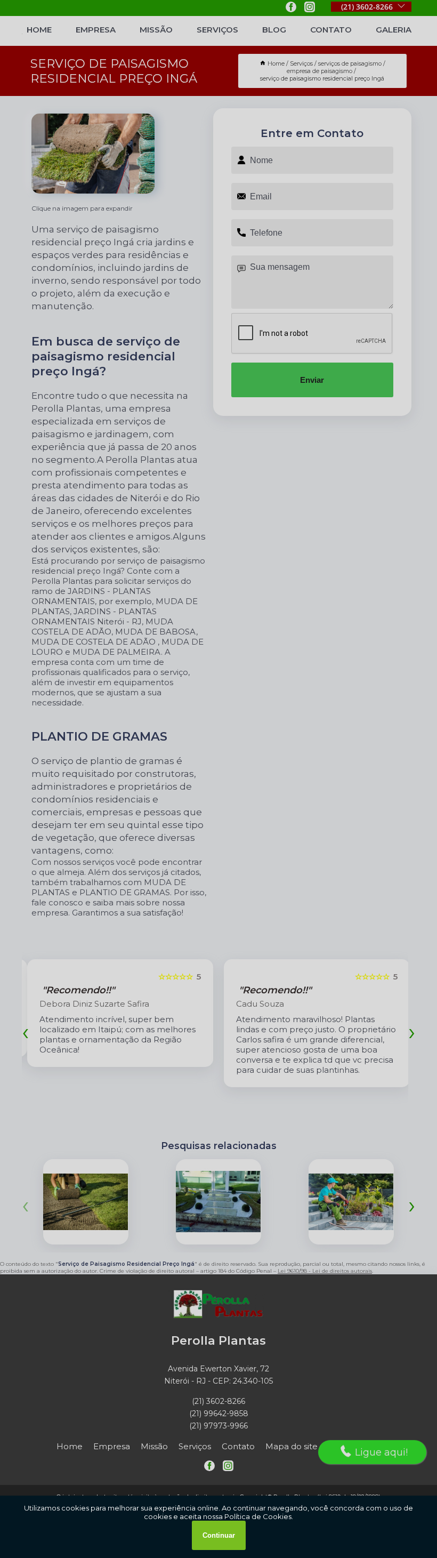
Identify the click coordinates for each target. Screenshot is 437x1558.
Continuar (219, 1535)
